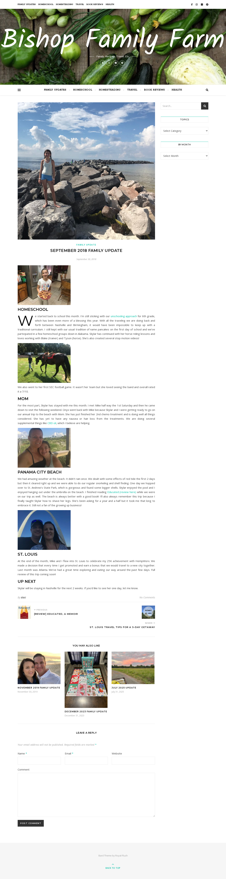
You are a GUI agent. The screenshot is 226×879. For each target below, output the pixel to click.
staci (23, 597)
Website (117, 753)
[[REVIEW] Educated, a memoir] (24, 612)
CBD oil (51, 423)
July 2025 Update (124, 687)
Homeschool (45, 4)
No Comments (147, 597)
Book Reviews (95, 4)
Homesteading (64, 4)
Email (69, 753)
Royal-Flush (121, 855)
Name (22, 753)
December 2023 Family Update (86, 711)
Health (110, 4)
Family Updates (27, 4)
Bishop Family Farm (113, 41)
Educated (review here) (121, 492)
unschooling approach (124, 316)
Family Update (86, 244)
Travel (80, 4)
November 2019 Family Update (39, 687)
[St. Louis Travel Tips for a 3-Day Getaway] (148, 612)
